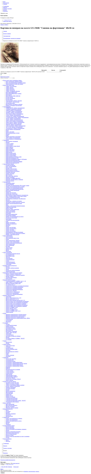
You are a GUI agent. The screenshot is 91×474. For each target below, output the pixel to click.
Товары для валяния (10, 210)
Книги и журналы (7, 438)
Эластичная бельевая (10, 263)
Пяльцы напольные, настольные (13, 136)
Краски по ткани (10, 435)
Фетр (7, 204)
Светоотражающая (10, 259)
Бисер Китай (9, 94)
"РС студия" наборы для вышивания (14, 127)
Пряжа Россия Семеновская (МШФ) (14, 161)
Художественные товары (9, 425)
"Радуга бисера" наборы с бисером (14, 123)
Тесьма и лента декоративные (12, 241)
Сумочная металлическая (11, 398)
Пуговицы (5, 322)
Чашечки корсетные (10, 271)
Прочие (7, 337)
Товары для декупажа (11, 227)
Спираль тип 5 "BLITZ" (11, 290)
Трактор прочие (9, 312)
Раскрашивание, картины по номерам (11, 38)
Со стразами (8, 339)
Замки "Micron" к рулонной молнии (14, 282)
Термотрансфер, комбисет (12, 376)
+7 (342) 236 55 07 (7, 20)
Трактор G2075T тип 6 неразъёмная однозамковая (17, 301)
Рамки (7, 135)
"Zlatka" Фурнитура (10, 90)
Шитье (7, 250)
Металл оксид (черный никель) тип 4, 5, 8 (15, 300)
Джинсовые (8, 296)
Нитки (4, 313)
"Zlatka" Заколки (9, 87)
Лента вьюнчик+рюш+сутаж (12, 238)
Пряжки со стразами (10, 397)
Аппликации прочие (10, 361)
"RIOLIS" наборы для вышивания (13, 124)
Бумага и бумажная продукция (13, 197)
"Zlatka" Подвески (10, 88)
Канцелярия (8, 219)
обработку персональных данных (31, 471)
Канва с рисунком (10, 131)
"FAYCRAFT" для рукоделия (12, 101)
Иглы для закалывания (11, 166)
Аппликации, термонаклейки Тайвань (14, 365)
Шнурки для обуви (10, 406)
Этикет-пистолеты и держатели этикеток (15, 275)
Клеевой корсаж (9, 348)
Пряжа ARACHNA (10, 149)
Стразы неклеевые (10, 371)
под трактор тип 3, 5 (10, 284)
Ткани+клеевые (6, 344)
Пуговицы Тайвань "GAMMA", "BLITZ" (15, 338)
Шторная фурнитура (8, 408)
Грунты (7, 437)
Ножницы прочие (10, 180)
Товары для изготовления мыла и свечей (15, 186)
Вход (4, 1)
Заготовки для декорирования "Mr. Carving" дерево (17, 185)
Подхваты (8, 411)
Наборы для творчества (11, 223)
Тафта (7, 354)
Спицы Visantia (9, 144)
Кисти (7, 410)
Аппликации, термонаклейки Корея (14, 362)
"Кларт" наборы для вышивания (13, 118)
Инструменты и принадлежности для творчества (17, 195)
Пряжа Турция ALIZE (11, 153)
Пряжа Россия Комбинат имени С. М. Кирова (16, 159)
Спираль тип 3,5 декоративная (13, 291)
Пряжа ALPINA (9, 148)
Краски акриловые (10, 428)
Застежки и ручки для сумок (12, 382)
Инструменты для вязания (12, 141)
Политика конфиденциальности (8, 459)
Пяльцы (7, 134)
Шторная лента (9, 416)
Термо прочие (9, 374)
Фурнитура (8, 414)
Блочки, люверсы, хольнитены (13, 386)
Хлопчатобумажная (10, 262)
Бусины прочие (9, 97)
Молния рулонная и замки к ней (13, 283)
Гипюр (7, 239)
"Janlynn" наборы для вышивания (13, 110)
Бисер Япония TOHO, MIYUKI (13, 95)
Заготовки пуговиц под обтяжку (13, 336)
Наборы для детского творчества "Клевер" (15, 233)
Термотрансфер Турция (11, 375)
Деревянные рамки (10, 183)
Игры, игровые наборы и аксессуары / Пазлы (16, 196)
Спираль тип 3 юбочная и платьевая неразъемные (17, 285)
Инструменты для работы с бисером (14, 104)
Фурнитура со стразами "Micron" (13, 379)
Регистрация (6, 2)
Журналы (8, 441)
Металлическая (9, 392)
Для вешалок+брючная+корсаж (13, 253)
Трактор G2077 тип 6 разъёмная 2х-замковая (16, 303)
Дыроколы (8, 424)
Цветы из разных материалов (12, 190)
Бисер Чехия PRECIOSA (11, 92)
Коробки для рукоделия (11, 168)
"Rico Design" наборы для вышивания (14, 113)
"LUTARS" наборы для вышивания (14, 111)
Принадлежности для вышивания (13, 139)
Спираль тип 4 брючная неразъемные (14, 289)
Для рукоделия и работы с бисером (14, 100)
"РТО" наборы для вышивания (13, 137)
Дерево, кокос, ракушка (11, 332)
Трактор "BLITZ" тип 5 (11, 308)
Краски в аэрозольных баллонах (13, 431)
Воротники (8, 251)
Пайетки (8, 368)
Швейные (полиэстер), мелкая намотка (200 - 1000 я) (18, 318)
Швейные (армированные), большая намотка (16, 314)
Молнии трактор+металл (9, 295)
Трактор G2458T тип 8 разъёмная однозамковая (16, 305)
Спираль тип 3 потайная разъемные (14, 288)
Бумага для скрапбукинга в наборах (14, 418)
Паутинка (8, 350)
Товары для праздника (11, 192)
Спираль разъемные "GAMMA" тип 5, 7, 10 (16, 281)
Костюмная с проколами (11, 331)
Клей (7, 221)
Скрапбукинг (6, 417)
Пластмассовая (9, 393)
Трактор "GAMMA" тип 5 (12, 309)
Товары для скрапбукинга (12, 419)
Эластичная (8, 264)
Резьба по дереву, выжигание (12, 209)
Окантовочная (9, 258)
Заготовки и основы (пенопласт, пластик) (15, 202)
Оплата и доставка (7, 8)
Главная (5, 31)
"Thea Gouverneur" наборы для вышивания (15, 125)
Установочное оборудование (12, 401)
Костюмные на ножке (11, 328)
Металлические (9, 330)
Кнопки (7, 389)
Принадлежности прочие (11, 170)
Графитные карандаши (11, 207)
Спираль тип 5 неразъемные (12, 293)
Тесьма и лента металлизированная (14, 242)
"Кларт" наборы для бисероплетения (14, 119)
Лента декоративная (7, 235)
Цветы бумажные (10, 184)
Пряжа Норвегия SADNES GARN (13, 156)
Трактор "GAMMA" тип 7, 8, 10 (13, 311)
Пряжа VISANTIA (10, 150)
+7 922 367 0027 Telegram (6, 466)
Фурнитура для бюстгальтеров (13, 270)
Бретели (8, 266)
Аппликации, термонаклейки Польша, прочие (16, 363)
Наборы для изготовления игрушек (14, 203)
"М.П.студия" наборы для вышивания (14, 121)
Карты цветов (9, 278)
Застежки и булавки (10, 388)
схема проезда (16, 463)
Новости (5, 7)
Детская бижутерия (10, 103)
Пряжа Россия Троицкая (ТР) (12, 162)
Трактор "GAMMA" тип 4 (12, 307)
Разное (4, 340)
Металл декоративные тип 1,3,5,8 (13, 297)
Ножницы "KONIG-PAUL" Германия (14, 179)
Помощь (5, 4)
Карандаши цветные (10, 211)
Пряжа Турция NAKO (11, 155)
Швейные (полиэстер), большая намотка (15, 317)
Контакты (5, 11)
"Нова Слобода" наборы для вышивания (15, 122)
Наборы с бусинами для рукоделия (14, 105)
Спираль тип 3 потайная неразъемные (14, 287)
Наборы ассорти (9, 326)
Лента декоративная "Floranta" (13, 240)
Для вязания (6, 140)
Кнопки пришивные (10, 391)
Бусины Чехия (9, 99)
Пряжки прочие (9, 395)
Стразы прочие (9, 373)
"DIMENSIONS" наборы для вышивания (15, 107)
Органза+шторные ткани (11, 349)
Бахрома (8, 412)
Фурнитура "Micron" (10, 377)
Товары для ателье (10, 173)
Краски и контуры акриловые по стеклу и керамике (17, 436)
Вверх (2, 469)
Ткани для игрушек (10, 345)
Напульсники (9, 342)
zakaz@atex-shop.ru (7, 21)
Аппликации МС (10, 360)
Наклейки (8, 225)
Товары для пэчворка (11, 230)
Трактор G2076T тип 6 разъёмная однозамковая (16, 302)
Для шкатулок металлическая (12, 220)
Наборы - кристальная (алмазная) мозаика (15, 205)
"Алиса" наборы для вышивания (13, 115)
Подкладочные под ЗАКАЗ (12, 351)
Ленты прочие (9, 247)
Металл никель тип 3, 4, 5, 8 (12, 299)
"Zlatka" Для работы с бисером (13, 91)
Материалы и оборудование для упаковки (12, 272)
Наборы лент (9, 248)
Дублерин (8, 346)
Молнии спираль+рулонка (9, 279)
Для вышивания (7, 106)
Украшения (5, 357)
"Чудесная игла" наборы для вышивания (15, 128)
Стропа (7, 260)
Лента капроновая (10, 245)
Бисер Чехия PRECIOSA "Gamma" (14, 93)
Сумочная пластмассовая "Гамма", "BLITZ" (16, 400)
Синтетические (9, 319)
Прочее (7, 226)
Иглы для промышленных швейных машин (16, 82)
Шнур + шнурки (7, 403)
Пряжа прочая (9, 152)
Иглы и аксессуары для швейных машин (12, 80)
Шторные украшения (11, 413)
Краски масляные (10, 426)
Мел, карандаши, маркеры (12, 176)
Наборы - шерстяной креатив (12, 234)
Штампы (8, 422)
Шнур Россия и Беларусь (11, 405)
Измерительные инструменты (12, 171)
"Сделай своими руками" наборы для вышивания (17, 117)
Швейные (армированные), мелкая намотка (16, 315)
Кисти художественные (11, 434)
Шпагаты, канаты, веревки (12, 407)
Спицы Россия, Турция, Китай (13, 146)
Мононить (8, 321)
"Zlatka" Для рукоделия (11, 86)
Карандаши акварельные (11, 214)
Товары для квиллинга (11, 228)
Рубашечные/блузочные (11, 325)
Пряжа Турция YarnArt (11, 154)
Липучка (8, 257)
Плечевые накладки (10, 172)
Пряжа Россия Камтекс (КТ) (12, 158)
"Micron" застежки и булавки (12, 383)
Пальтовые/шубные (10, 327)
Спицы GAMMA (10, 143)
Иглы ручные (9, 167)
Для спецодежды (10, 334)
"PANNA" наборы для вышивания (14, 112)
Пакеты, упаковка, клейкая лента (13, 273)
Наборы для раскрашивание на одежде (14, 216)
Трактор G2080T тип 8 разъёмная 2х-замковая (16, 306)
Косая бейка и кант (10, 256)
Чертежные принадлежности (12, 432)
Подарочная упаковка (11, 215)
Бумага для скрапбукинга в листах (14, 420)
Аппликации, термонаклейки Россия (14, 364)
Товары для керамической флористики (14, 189)
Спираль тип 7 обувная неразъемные (14, 294)
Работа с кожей (9, 208)
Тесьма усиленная (10, 355)
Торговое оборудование (11, 277)
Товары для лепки (10, 229)
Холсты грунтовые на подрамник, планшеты (16, 429)
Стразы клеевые (9, 370)
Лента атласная (9, 236)
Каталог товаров (7, 33)
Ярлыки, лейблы (9, 276)
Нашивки (8, 367)
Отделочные (9, 320)
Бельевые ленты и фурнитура (10, 265)
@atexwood (15, 466)
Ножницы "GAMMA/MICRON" (13, 178)
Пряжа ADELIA (9, 147)
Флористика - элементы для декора (14, 201)
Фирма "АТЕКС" (4, 24)
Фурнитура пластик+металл (9, 381)
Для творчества (6, 36)
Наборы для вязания (10, 222)
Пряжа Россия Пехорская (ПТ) (13, 160)
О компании (6, 6)
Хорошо (2, 472)
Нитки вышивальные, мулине (12, 133)
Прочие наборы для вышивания (13, 129)
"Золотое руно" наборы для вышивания (15, 116)
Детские (8, 324)
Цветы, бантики (9, 380)
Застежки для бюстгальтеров (12, 268)
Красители (8, 191)
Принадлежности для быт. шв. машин (14, 84)
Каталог (5, 9)
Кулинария (8, 213)
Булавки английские (10, 165)
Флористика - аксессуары (11, 193)
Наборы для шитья (10, 177)
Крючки (8, 142)
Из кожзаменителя (10, 254)
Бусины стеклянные (10, 98)
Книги (7, 440)
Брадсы (7, 423)
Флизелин (8, 356)
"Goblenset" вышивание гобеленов (14, 109)
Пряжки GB (8, 394)
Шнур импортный (10, 404)
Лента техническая (7, 252)
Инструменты (9, 174)
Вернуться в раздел (5, 76)
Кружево (8, 246)
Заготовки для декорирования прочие (14, 187)
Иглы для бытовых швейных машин (14, 81)
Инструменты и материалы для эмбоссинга (16, 198)
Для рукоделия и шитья (8, 164)
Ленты (7, 269)
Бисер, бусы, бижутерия (8, 85)
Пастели (8, 199)
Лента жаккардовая (10, 244)
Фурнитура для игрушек (11, 217)
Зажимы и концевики (11, 387)
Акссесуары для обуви (11, 358)
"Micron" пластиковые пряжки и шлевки (15, 385)
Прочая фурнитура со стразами (13, 369)
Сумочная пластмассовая (11, 399)
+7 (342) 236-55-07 (9, 464)
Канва (7, 130)
